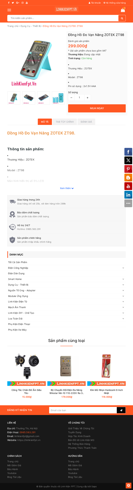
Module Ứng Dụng (18, 296)
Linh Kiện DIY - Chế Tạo (21, 312)
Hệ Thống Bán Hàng (79, 444)
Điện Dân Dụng (16, 273)
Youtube (11, 473)
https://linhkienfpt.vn (28, 440)
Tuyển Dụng (74, 432)
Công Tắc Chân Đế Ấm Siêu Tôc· (26, 391)
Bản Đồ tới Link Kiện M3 (81, 440)
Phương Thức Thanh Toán (82, 447)
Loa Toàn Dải (15, 318)
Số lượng (73, 92)
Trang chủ (12, 461)
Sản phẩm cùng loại (66, 340)
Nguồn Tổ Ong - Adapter (22, 290)
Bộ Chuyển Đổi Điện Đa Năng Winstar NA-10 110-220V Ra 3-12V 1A (66, 392)
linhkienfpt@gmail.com (26, 436)
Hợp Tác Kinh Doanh (79, 436)
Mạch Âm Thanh (17, 307)
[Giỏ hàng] (123, 10)
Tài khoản (95, 2)
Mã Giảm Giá (14, 465)
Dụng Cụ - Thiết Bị (18, 284)
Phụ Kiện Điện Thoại (19, 324)
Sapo (94, 486)
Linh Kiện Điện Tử (17, 301)
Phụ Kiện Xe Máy (17, 329)
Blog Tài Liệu (14, 477)
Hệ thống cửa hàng (115, 2)
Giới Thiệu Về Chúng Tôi (81, 428)
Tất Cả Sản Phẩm (17, 262)
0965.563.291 (33, 229)
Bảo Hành (12, 469)
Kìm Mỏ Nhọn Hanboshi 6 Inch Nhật (106, 391)
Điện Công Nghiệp (18, 267)
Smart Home (15, 279)
